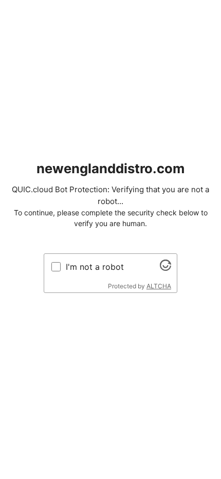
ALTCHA (158, 286)
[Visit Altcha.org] (165, 268)
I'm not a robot (95, 267)
